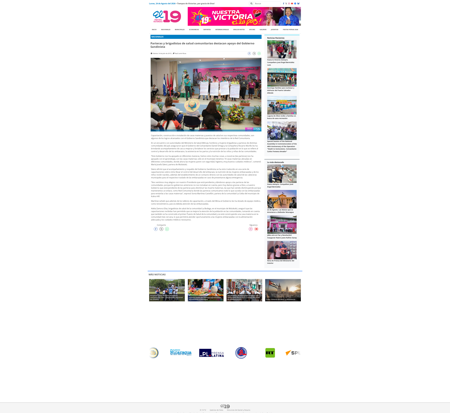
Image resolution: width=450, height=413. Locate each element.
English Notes (239, 30)
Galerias (263, 30)
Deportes (207, 30)
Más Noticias (157, 274)
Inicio (154, 30)
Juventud (274, 30)
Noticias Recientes (275, 38)
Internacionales (222, 30)
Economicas (194, 30)
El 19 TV (203, 410)
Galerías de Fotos (216, 410)
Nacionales (165, 30)
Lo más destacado (275, 162)
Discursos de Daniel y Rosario (238, 410)
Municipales (180, 30)
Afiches (252, 30)
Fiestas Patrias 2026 (290, 30)
